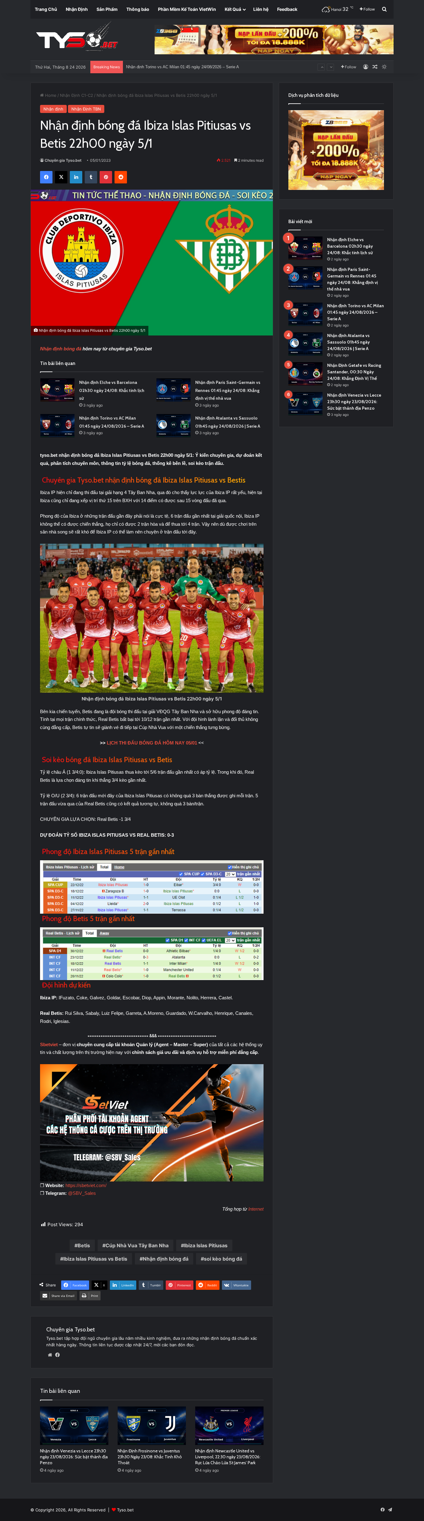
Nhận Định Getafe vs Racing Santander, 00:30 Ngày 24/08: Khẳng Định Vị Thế (354, 371)
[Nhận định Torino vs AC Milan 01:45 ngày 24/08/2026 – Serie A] (57, 425)
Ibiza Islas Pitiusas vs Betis (95, 1259)
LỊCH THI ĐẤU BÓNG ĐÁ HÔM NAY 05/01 (152, 742)
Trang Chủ (46, 9)
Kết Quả (233, 9)
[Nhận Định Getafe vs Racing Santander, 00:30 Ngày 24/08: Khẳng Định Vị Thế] (305, 373)
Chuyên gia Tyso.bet (63, 160)
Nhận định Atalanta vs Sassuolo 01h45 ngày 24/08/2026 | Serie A (184, 67)
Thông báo (137, 9)
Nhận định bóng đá (60, 348)
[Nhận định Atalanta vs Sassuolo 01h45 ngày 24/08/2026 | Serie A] (173, 425)
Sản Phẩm (107, 9)
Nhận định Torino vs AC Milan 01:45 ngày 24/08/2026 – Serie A (355, 312)
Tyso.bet (125, 1509)
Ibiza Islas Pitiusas (206, 1245)
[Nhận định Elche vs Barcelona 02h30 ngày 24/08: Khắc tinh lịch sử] (57, 390)
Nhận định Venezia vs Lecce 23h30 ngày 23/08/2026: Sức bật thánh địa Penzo (74, 1456)
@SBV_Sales (82, 1193)
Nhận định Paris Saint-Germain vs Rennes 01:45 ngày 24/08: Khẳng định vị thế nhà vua (227, 390)
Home (50, 95)
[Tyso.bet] (77, 37)
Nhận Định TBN (86, 108)
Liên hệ (260, 9)
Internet (256, 1209)
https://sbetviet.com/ (85, 1185)
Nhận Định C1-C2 (76, 95)
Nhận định (53, 108)
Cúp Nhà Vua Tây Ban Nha (137, 1245)
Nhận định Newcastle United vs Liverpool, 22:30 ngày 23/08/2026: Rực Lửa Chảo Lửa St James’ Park (227, 1456)
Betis (84, 1245)
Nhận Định (77, 9)
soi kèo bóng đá (223, 1259)
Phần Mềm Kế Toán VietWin (187, 9)
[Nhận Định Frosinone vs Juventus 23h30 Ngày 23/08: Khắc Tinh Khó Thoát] (152, 1425)
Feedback (287, 9)
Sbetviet (49, 1044)
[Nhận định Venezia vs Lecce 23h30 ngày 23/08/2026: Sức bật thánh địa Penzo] (74, 1425)
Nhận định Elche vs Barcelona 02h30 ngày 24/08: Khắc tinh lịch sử (111, 390)
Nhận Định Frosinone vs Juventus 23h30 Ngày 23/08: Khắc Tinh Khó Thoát (150, 1456)
